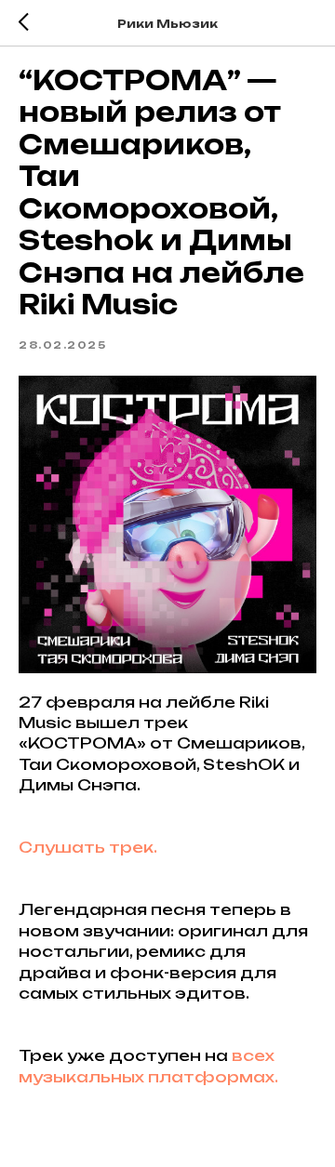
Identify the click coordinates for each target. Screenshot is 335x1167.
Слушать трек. (88, 847)
